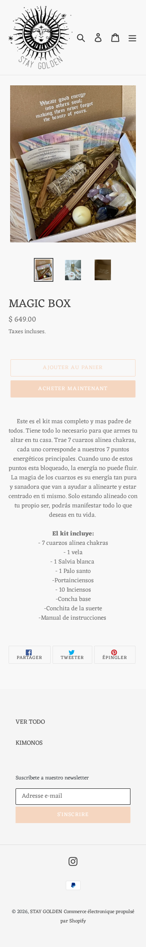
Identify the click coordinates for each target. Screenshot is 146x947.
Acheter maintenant (72, 389)
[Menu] (132, 37)
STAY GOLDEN (46, 911)
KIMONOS (29, 743)
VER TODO (30, 722)
